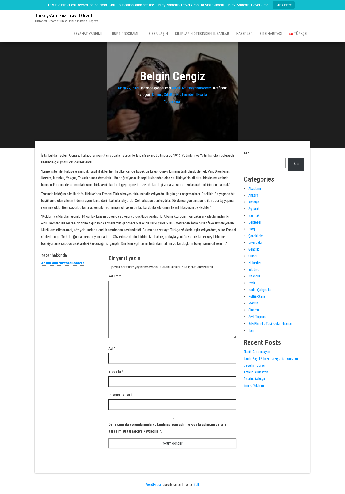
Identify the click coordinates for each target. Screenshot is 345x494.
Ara (246, 153)
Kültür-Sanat (257, 296)
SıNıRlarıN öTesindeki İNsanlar (202, 33)
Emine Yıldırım (254, 385)
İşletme (253, 269)
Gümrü (252, 256)
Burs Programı (125, 33)
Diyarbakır (255, 242)
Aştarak (254, 208)
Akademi (254, 188)
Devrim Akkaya (254, 379)
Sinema (157, 94)
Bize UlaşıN (158, 33)
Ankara (253, 195)
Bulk (197, 484)
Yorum (114, 276)
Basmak (254, 215)
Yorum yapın (172, 101)
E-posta (115, 371)
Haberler (244, 33)
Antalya (253, 202)
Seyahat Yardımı (88, 33)
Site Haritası (271, 33)
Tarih (251, 330)
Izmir (251, 283)
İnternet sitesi (120, 394)
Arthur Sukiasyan (256, 372)
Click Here (284, 5)
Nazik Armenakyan (257, 352)
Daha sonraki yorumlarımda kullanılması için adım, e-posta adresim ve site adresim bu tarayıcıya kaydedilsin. (167, 427)
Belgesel (254, 222)
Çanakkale (255, 236)
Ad (111, 348)
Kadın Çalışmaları (260, 290)
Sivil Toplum (257, 317)
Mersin (253, 303)
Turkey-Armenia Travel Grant (63, 16)
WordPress (153, 484)
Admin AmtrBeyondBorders (192, 88)
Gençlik (253, 249)
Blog (251, 229)
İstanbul (254, 276)
